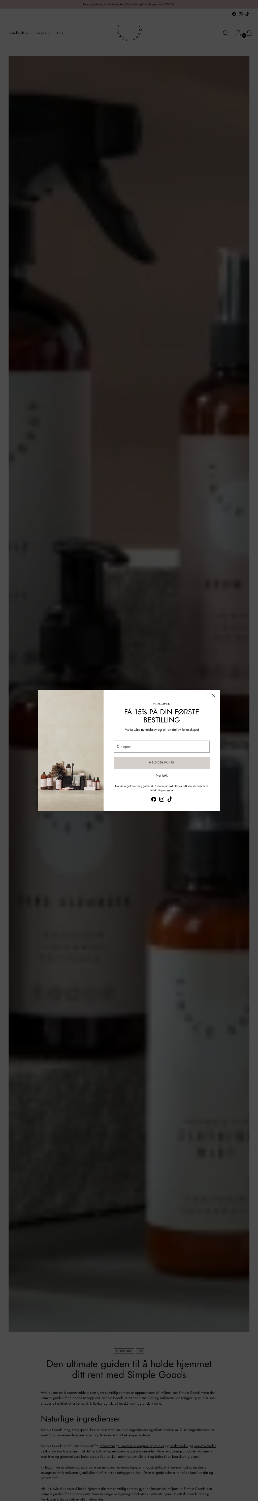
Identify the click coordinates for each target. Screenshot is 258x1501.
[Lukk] (214, 696)
